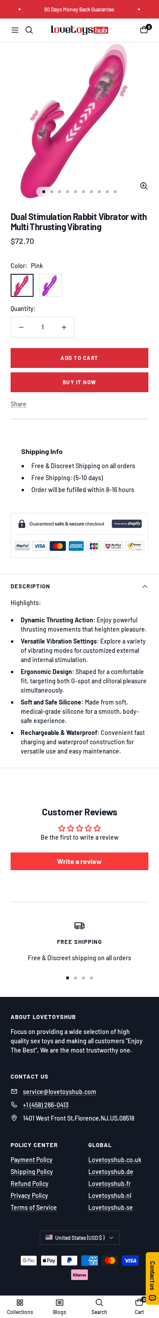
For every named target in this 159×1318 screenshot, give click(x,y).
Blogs (59, 1312)
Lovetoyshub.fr (109, 1183)
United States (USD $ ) (79, 1238)
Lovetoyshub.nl (109, 1195)
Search (99, 1312)
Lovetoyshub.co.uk (114, 1159)
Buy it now (80, 382)
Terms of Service (34, 1207)
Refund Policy (30, 1183)
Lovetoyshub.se (110, 1207)
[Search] (29, 30)
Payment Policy (32, 1159)
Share (18, 404)
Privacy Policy (29, 1195)
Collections (20, 1312)
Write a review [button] (79, 861)
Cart (139, 1312)
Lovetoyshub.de (110, 1171)
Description (30, 586)
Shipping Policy (32, 1171)
